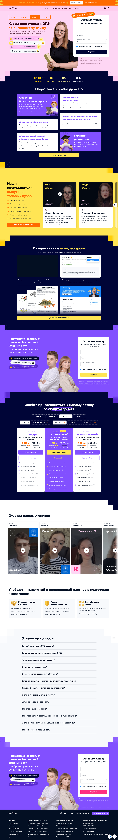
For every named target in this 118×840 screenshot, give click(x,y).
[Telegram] (65, 813)
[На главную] (13, 813)
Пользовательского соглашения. (93, 63)
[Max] (68, 813)
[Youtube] (72, 813)
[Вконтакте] (61, 813)
